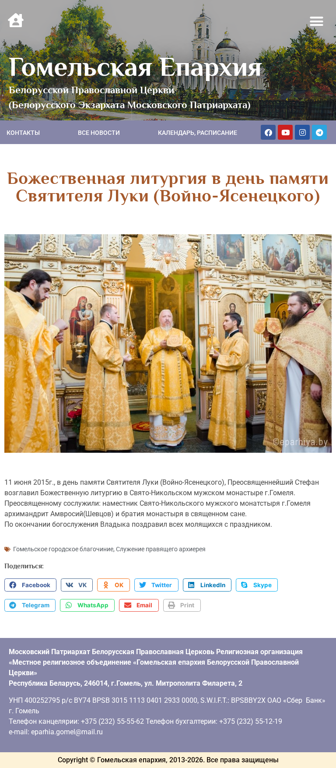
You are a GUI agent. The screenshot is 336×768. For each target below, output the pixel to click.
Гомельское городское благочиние (63, 549)
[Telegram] (319, 132)
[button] (317, 21)
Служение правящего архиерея (161, 549)
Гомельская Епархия (135, 66)
